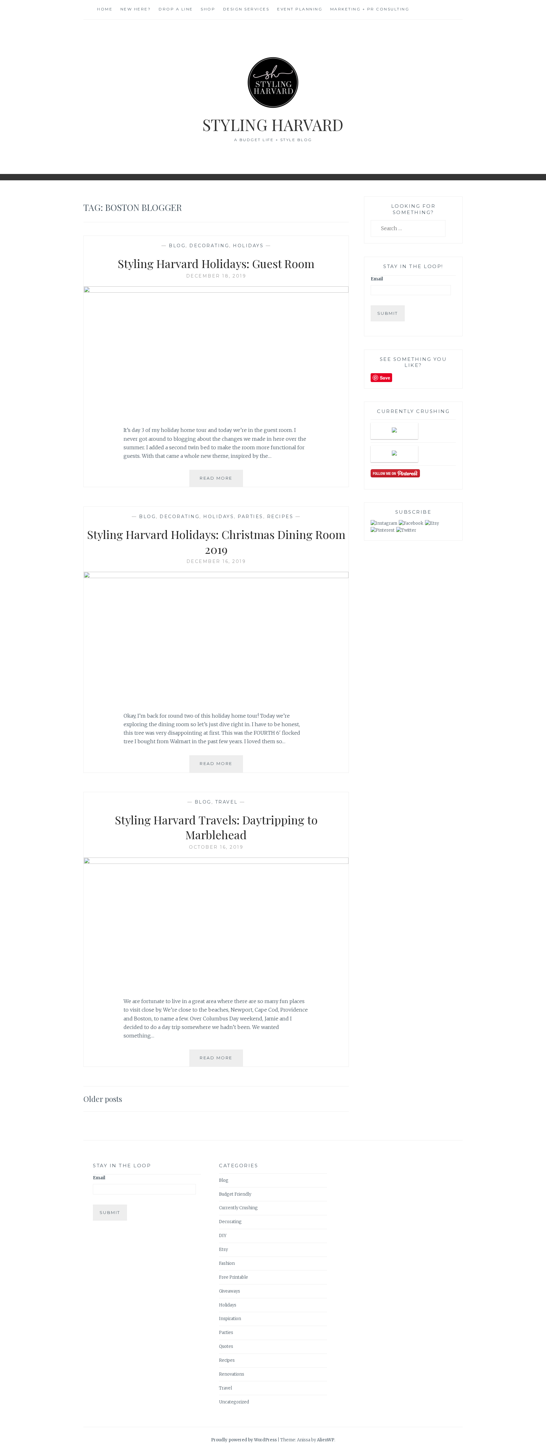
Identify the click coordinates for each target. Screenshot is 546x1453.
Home (104, 9)
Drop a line (176, 9)
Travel (226, 802)
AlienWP (325, 1440)
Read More (218, 481)
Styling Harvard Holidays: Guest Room (216, 263)
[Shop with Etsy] (432, 523)
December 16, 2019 (216, 561)
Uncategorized (234, 1402)
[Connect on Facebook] (411, 523)
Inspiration (230, 1318)
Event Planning (299, 9)
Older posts (102, 1099)
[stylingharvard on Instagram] (384, 523)
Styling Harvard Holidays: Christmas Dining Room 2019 (216, 542)
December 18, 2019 (216, 276)
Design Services (246, 9)
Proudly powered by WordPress (244, 1440)
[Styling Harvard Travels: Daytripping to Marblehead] (216, 862)
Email (377, 279)
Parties (250, 516)
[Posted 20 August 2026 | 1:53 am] (394, 431)
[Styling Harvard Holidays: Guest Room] (216, 291)
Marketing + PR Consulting (370, 9)
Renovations (231, 1374)
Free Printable (233, 1277)
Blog (177, 245)
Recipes (280, 516)
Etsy (223, 1249)
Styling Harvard (273, 124)
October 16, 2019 (216, 847)
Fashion (227, 1263)
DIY (223, 1235)
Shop (208, 9)
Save (385, 377)
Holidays (248, 245)
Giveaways (229, 1291)
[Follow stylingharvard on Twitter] (406, 530)
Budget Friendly (235, 1194)
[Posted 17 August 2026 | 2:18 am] (394, 454)
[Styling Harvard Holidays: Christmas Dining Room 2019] (216, 576)
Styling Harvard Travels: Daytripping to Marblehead (216, 827)
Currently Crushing (238, 1208)
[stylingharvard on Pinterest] (383, 530)
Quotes (226, 1346)
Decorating (209, 245)
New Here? (135, 9)
